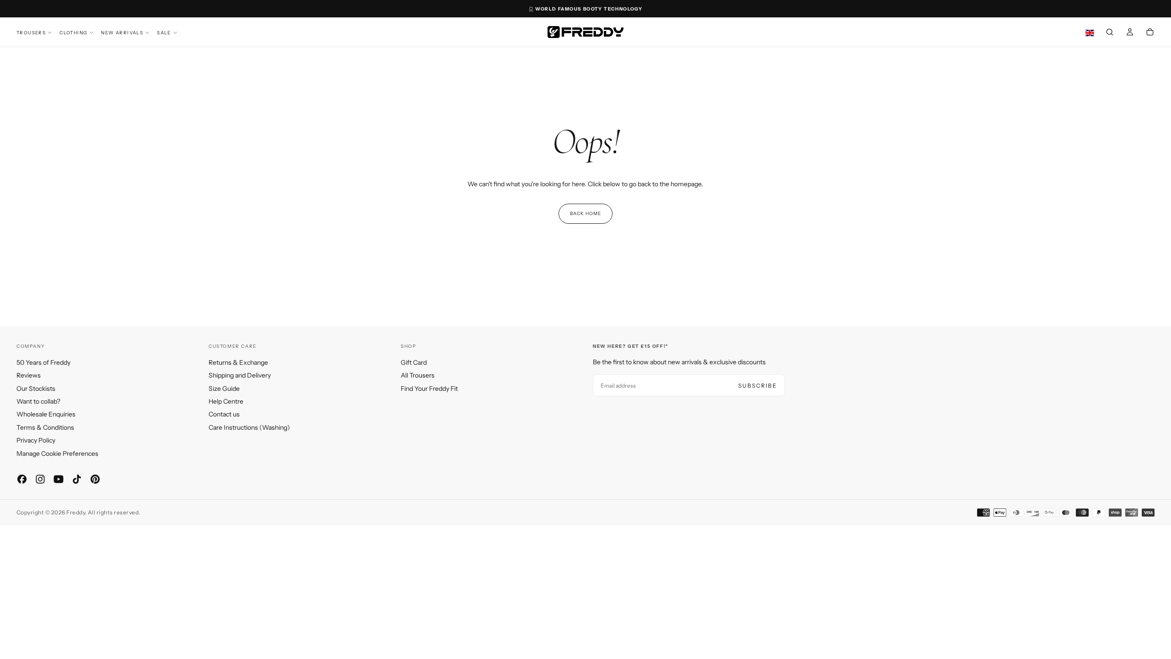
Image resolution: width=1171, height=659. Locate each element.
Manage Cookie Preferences (57, 453)
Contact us (224, 414)
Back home (585, 213)
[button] (1109, 33)
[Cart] (1150, 33)
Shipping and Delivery (240, 375)
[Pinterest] (95, 479)
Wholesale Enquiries (45, 414)
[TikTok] (76, 479)
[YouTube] (58, 479)
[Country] (1089, 33)
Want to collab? (38, 401)
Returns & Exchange (238, 362)
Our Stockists (35, 388)
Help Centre (226, 401)
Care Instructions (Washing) (249, 427)
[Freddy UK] (585, 32)
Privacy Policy (35, 440)
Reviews (28, 375)
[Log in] (1129, 33)
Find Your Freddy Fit (429, 388)
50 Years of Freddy (43, 362)
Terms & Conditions (45, 427)
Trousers (31, 33)
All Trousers (418, 375)
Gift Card (414, 362)
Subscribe (757, 385)
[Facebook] (21, 479)
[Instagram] (40, 479)
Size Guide (224, 388)
